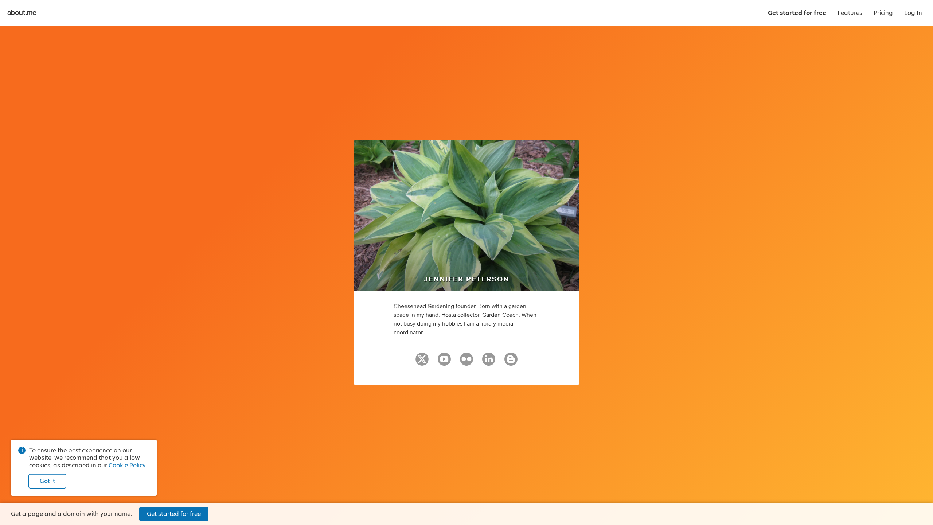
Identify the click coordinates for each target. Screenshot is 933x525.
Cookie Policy (127, 465)
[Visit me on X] (422, 362)
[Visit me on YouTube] (444, 362)
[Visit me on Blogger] (511, 362)
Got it (47, 481)
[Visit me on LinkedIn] (488, 362)
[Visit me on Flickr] (466, 362)
